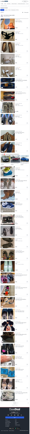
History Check (7, 423)
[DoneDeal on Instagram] (21, 415)
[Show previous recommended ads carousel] (26, 154)
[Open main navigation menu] (28, 1)
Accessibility (7, 426)
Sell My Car (16, 422)
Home (5, 3)
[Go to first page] (1, 403)
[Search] (1, 5)
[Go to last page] (28, 403)
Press (16, 419)
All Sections (8, 3)
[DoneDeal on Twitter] (11, 415)
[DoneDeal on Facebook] (8, 415)
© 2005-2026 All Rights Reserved (24, 430)
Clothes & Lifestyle (14, 3)
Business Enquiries (8, 422)
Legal (2, 430)
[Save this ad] (27, 28)
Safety (16, 423)
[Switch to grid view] (22, 12)
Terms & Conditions (11, 430)
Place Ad (25, 1)
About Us (6, 419)
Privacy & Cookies (5, 430)
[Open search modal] (22, 1)
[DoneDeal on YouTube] (14, 415)
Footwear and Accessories (21, 3)
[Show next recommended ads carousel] (28, 154)
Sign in (15, 417)
